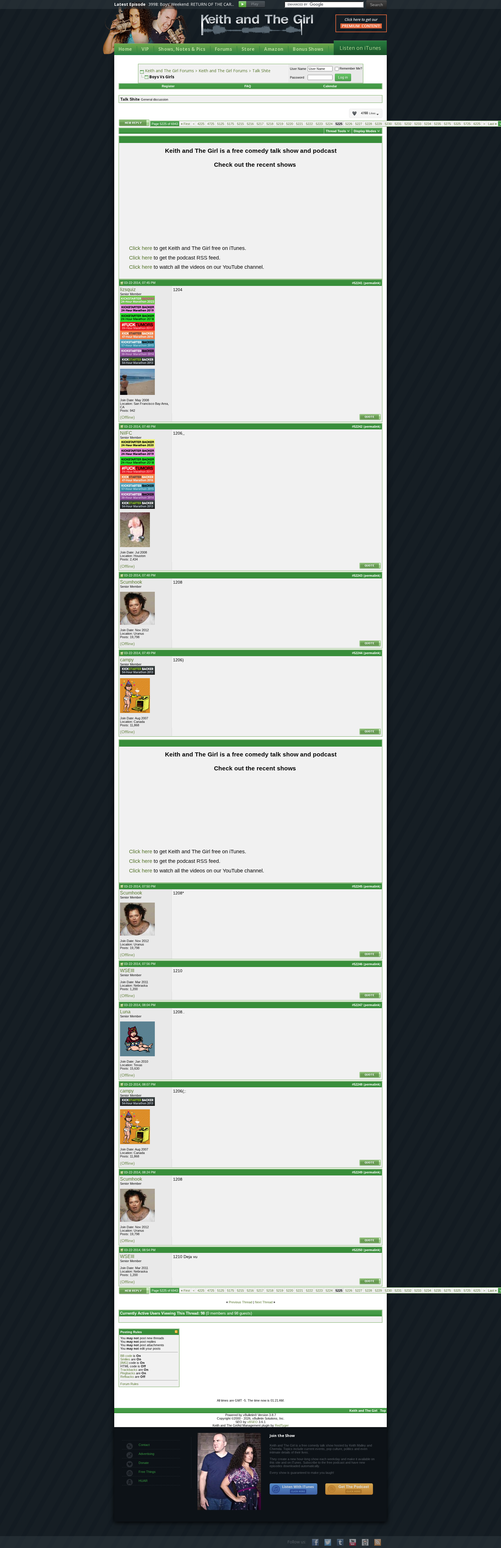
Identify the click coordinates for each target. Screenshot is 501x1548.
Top (383, 1410)
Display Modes (365, 131)
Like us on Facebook (315, 1542)
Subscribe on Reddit (365, 1542)
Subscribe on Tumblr (340, 1542)
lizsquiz (128, 289)
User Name (298, 68)
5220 (289, 124)
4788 (368, 113)
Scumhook (131, 582)
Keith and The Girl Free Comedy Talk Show (257, 24)
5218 (269, 124)
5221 (299, 124)
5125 (220, 124)
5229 (378, 124)
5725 (467, 124)
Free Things (147, 1471)
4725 (210, 124)
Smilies (125, 1359)
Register (168, 86)
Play (251, 4)
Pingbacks (127, 1373)
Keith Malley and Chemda (148, 29)
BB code (126, 1356)
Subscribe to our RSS (377, 1542)
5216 (250, 124)
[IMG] (124, 1362)
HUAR (143, 1480)
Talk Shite (261, 70)
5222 (309, 124)
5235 (437, 124)
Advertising (146, 1454)
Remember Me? (351, 68)
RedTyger (282, 1425)
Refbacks (127, 1376)
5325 (457, 124)
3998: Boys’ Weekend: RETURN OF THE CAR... (191, 4)
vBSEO (252, 1422)
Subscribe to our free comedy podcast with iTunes (294, 1489)
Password (297, 77)
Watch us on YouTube (352, 1542)
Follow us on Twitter (327, 1542)
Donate (144, 1462)
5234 (427, 124)
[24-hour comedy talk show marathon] (137, 320)
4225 (200, 124)
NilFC (126, 433)
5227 (358, 124)
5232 (407, 124)
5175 (230, 124)
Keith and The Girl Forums (169, 70)
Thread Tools (336, 131)
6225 (476, 124)
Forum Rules (129, 1384)
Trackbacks (128, 1369)
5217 (260, 124)
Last (492, 124)
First (185, 124)
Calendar (330, 86)
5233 (417, 124)
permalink (372, 283)
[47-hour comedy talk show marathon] (137, 338)
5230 (388, 124)
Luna (125, 1011)
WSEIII (127, 970)
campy (127, 659)
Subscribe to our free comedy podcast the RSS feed (349, 1489)
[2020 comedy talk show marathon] (137, 447)
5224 (329, 124)
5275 (447, 124)
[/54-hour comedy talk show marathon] (137, 364)
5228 (368, 124)
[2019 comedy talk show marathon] (137, 312)
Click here (140, 248)
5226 (348, 124)
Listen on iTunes (360, 47)
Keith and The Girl (363, 1410)
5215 (240, 124)
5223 (319, 124)
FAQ (247, 86)
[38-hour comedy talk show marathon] (137, 355)
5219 (279, 124)
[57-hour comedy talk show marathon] (137, 347)
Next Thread (264, 1302)
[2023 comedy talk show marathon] (137, 303)
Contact (144, 1445)
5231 (398, 124)
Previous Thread (240, 1302)
